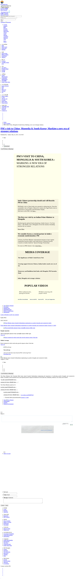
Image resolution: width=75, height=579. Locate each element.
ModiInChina (7, 308)
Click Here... (38, 246)
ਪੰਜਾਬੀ (5, 42)
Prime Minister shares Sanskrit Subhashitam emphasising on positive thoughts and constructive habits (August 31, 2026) (28, 325)
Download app (4, 4)
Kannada (6, 30)
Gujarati (5, 26)
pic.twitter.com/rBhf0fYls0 (27, 395)
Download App (7, 354)
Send (7, 505)
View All (3, 335)
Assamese (6, 36)
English (5, 24)
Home (5, 122)
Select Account (7, 453)
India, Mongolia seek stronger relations (29, 278)
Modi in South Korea (8, 311)
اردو (4, 40)
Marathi (5, 35)
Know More (21, 229)
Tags (5, 305)
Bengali (5, 28)
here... (34, 211)
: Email (7, 494)
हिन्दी (5, 27)
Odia (5, 39)
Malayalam (6, 31)
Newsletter (6, 307)
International (6, 312)
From (2, 17)
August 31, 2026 (25, 397)
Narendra (4, 8)
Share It (2, 413)
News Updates (7, 123)
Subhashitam (6, 401)
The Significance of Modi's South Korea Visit (31, 257)
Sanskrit (5, 402)
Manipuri (6, 38)
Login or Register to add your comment (10, 314)
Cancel (2, 505)
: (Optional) (8, 497)
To (1, 19)
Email (6, 492)
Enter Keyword (4, 16)
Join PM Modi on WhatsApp (7, 149)
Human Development (8, 404)
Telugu (5, 32)
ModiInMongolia (7, 309)
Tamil (5, 34)
